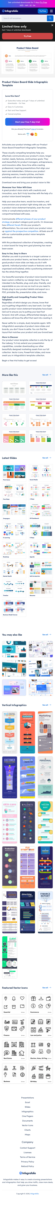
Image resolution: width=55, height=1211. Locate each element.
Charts (27, 1129)
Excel (27, 1102)
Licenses (27, 1152)
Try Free (42, 11)
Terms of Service (27, 1156)
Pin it (3, 48)
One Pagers (27, 1116)
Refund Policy (27, 1166)
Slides (27, 1106)
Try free (27, 36)
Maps (27, 1134)
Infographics (27, 1111)
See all (45, 374)
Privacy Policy (27, 1161)
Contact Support (27, 1147)
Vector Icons (27, 1125)
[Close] (52, 25)
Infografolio (34, 1193)
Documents (27, 1120)
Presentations (27, 1097)
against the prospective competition (21, 231)
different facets (13, 224)
